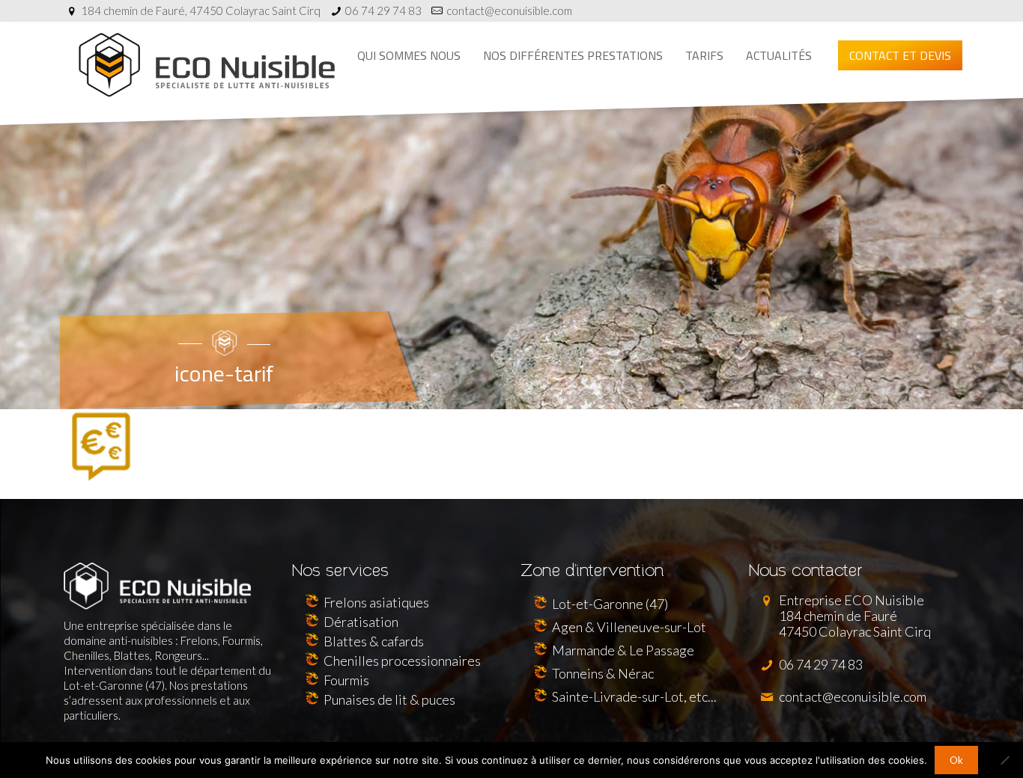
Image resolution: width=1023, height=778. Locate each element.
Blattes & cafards (374, 641)
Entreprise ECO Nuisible (854, 616)
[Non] (1004, 760)
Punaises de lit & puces (389, 699)
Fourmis (346, 680)
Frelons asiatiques (376, 602)
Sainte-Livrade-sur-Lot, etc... (634, 696)
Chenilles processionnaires (402, 660)
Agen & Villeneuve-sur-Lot (629, 627)
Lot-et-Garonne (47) (610, 603)
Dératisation (361, 621)
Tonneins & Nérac (603, 673)
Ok (956, 760)
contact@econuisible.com (509, 10)
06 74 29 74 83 (383, 10)
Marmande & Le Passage (623, 650)
